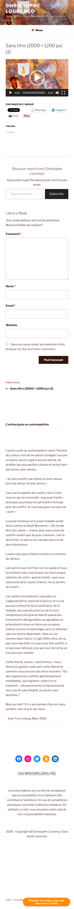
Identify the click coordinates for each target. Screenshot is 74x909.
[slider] (34, 93)
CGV (21, 773)
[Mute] (57, 93)
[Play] (11, 93)
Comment (13, 234)
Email (10, 305)
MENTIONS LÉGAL (37, 773)
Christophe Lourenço (23, 8)
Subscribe (57, 194)
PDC (53, 773)
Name (11, 286)
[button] (37, 77)
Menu (39, 30)
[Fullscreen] (63, 93)
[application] (37, 77)
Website (11, 325)
